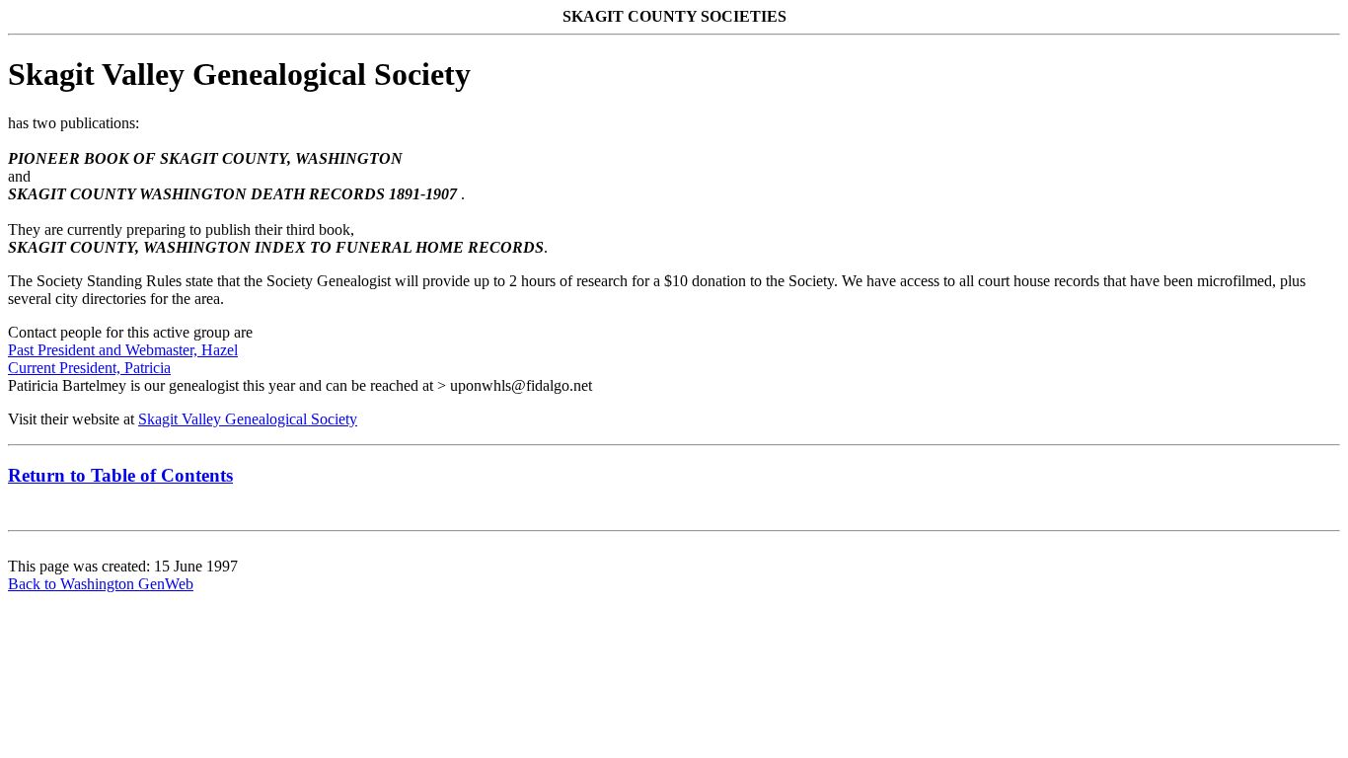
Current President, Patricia (89, 367)
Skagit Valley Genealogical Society (247, 419)
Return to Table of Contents (120, 475)
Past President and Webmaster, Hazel (123, 349)
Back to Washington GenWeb (100, 583)
